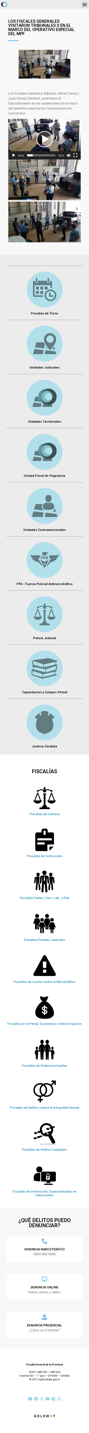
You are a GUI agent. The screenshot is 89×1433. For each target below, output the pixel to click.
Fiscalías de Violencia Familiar (44, 1066)
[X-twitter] (42, 1399)
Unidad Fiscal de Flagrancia (44, 476)
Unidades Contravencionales (44, 530)
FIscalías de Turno (44, 313)
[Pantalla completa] (75, 155)
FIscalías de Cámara (44, 814)
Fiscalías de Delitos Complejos (44, 1149)
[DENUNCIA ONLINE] (44, 1279)
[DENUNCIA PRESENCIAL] (44, 1317)
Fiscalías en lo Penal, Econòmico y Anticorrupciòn (44, 1024)
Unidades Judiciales (45, 367)
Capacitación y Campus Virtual (44, 692)
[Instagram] (59, 1399)
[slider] (41, 155)
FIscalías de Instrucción (44, 856)
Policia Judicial (44, 638)
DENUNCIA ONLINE (44, 1287)
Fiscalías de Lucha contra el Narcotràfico (44, 982)
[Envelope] (30, 1399)
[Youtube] (47, 1399)
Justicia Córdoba (44, 746)
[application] (44, 139)
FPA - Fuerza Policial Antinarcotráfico (45, 584)
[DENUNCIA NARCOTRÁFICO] (44, 1241)
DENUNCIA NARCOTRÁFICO (44, 1249)
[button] (84, 4)
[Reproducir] (14, 155)
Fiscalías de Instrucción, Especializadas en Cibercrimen (44, 1193)
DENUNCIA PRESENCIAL (44, 1325)
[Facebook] (36, 1399)
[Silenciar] (69, 155)
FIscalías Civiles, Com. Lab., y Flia (44, 898)
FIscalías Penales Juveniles (44, 940)
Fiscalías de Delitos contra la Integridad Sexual (44, 1108)
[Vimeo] (53, 1399)
